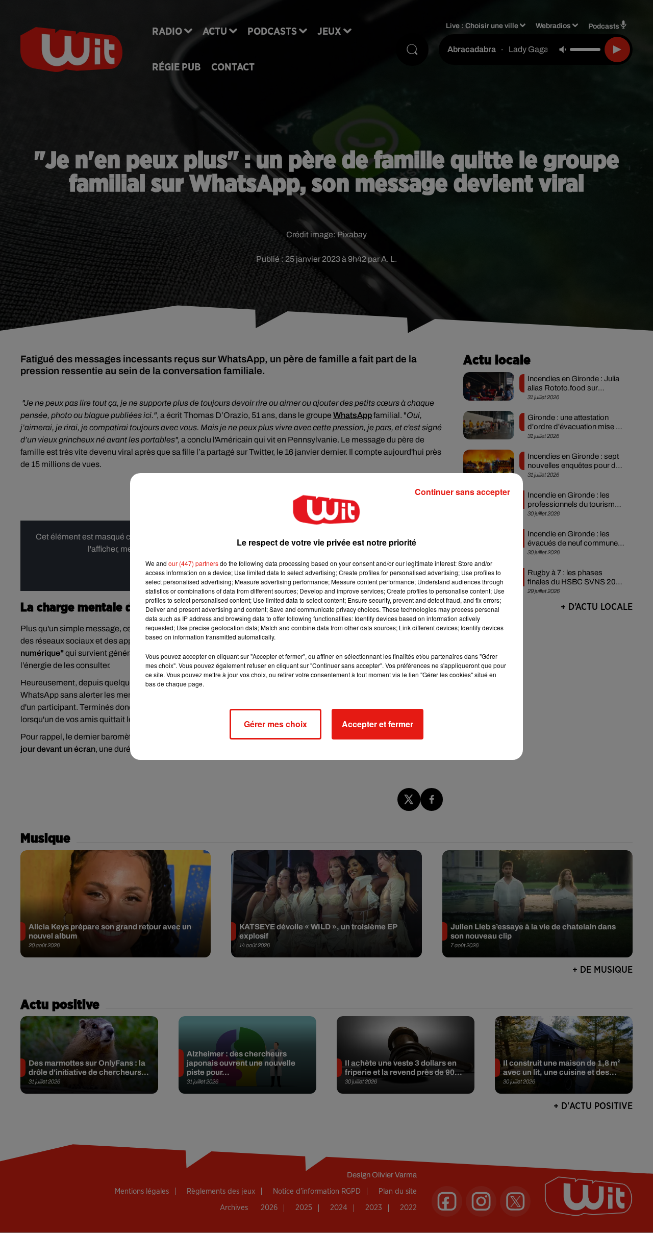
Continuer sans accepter (462, 492)
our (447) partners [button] (193, 563)
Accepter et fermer (377, 724)
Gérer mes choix (275, 724)
